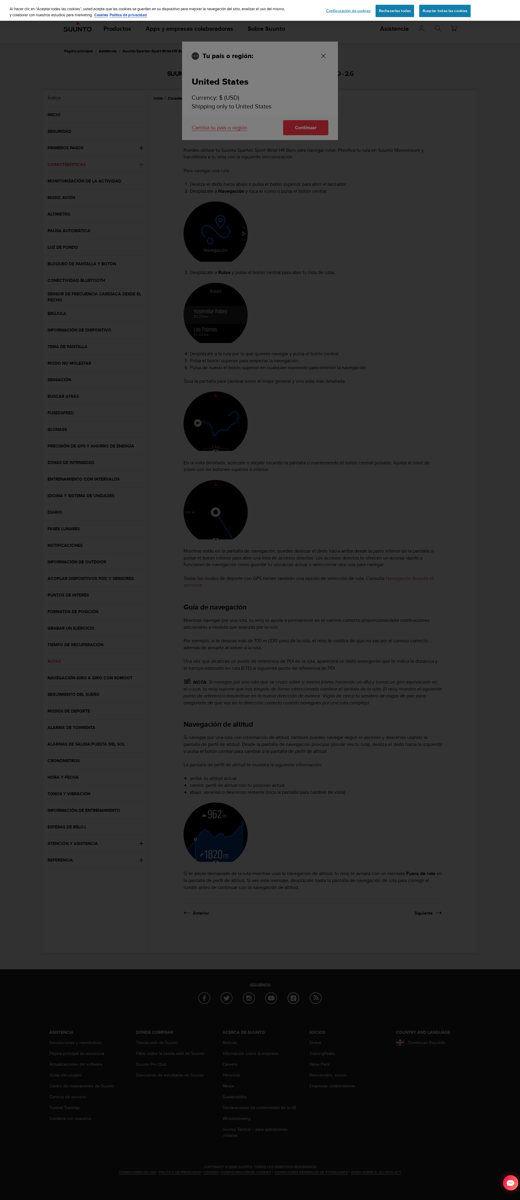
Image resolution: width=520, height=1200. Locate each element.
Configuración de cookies (348, 10)
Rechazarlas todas (395, 10)
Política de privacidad (128, 15)
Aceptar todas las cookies (444, 10)
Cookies (101, 15)
